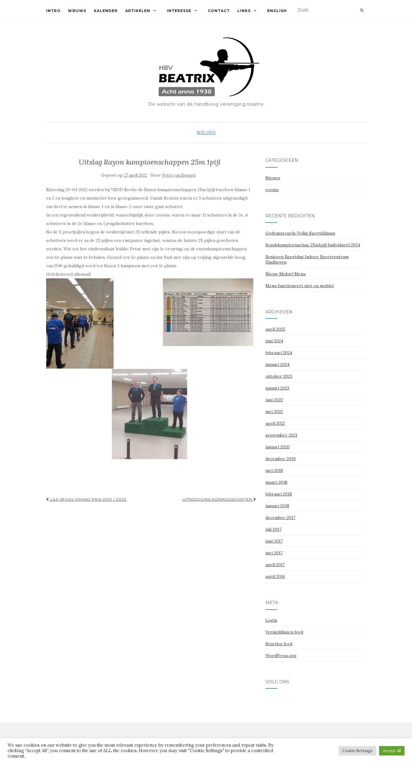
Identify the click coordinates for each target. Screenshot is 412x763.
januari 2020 (277, 447)
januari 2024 (277, 364)
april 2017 (275, 564)
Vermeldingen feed (284, 632)
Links (244, 10)
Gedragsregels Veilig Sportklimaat (300, 233)
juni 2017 (274, 541)
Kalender (106, 10)
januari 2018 (277, 505)
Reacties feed (278, 643)
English (277, 10)
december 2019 (280, 458)
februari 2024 (278, 352)
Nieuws (77, 10)
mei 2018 (274, 470)
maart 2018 (276, 482)
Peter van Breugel (178, 175)
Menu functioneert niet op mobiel (299, 285)
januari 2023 (277, 388)
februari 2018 (278, 494)
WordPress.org (280, 655)
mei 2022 (274, 411)
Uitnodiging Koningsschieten (217, 499)
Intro (53, 10)
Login (271, 620)
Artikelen (137, 10)
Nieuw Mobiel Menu (285, 274)
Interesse (179, 10)
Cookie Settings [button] (357, 750)
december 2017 (280, 517)
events (272, 189)
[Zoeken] (362, 10)
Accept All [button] (392, 750)
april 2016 (275, 576)
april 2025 (275, 329)
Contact (219, 10)
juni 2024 (274, 341)
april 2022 (275, 423)
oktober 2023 (278, 376)
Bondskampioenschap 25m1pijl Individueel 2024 (312, 245)
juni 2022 (274, 399)
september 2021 (281, 435)
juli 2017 (273, 529)
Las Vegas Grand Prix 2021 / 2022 (87, 499)
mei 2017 (274, 553)
